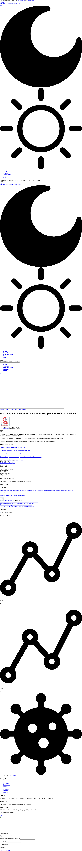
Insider (5, 786)
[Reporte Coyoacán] (10, 3)
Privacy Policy (21, 0)
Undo (1, 815)
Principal (25, 409)
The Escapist (6, 785)
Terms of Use (31, 0)
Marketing (5, 792)
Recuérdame (5, 844)
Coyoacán (20, 409)
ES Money (6, 782)
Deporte (16, 460)
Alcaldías (2, 409)
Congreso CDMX (13, 409)
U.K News (6, 783)
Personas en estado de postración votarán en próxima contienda (16, 505)
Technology (6, 789)
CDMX (7, 409)
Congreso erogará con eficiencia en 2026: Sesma (13, 447)
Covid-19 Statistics (14, 775)
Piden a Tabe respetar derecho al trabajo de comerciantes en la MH (17, 503)
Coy (12, 460)
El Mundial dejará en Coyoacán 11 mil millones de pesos (15, 450)
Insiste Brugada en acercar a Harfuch (12, 495)
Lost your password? (5, 850)
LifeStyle (5, 790)
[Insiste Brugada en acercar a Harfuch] (37, 490)
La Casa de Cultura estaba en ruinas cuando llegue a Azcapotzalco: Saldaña (19, 502)
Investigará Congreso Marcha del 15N (10, 453)
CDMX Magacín (4, 428)
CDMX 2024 (3, 492)
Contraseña (3, 841)
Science (5, 787)
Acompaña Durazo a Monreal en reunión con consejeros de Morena (17, 506)
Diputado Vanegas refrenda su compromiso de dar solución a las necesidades (20, 457)
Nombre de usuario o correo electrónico (10, 838)
